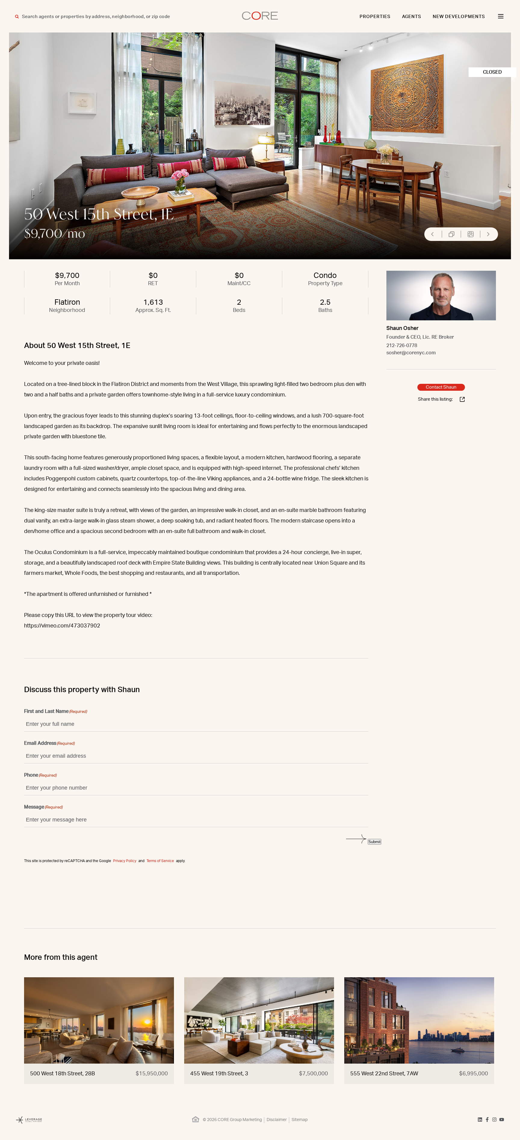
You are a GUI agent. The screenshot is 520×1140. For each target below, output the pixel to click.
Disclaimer (277, 1120)
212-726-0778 (401, 345)
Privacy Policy (124, 861)
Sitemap (300, 1120)
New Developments (459, 16)
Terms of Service (160, 861)
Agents (412, 16)
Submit (374, 842)
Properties (375, 16)
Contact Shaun (441, 387)
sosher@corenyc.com (411, 352)
